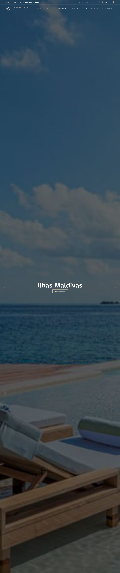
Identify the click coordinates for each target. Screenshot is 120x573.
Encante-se (60, 291)
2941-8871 (87, 2)
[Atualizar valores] (39, 2)
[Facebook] (99, 2)
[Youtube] (106, 2)
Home (39, 8)
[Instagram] (102, 2)
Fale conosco (109, 8)
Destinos (49, 8)
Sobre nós (76, 8)
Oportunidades (62, 8)
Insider (86, 8)
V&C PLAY (97, 8)
